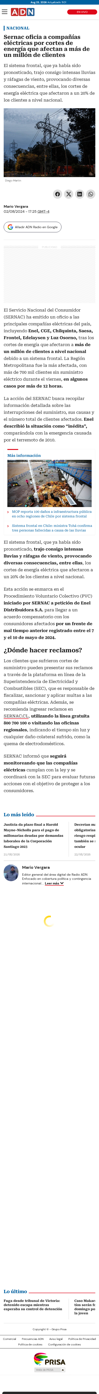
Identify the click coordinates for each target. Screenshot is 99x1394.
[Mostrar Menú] (4, 11)
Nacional (17, 28)
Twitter (68, 194)
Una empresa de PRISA (49, 1358)
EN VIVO (82, 12)
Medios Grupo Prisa (49, 1370)
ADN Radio (22, 12)
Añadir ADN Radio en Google (36, 227)
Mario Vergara (16, 206)
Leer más (52, 883)
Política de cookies (30, 1344)
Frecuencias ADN (33, 1339)
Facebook (57, 194)
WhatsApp (90, 194)
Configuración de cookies (64, 1344)
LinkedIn (79, 194)
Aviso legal (56, 1339)
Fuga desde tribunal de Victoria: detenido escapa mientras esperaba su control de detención (33, 1305)
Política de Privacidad (82, 1339)
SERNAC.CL (16, 716)
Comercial (9, 1339)
